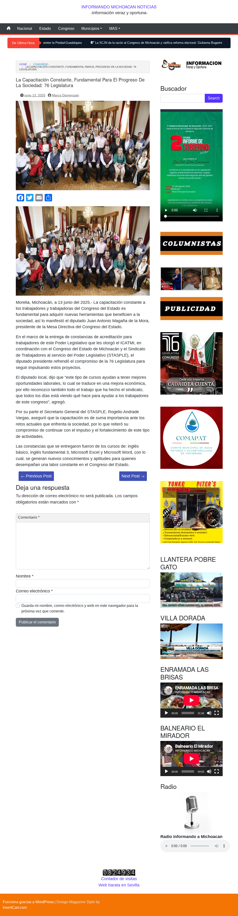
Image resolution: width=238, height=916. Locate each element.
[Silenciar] (209, 713)
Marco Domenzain (65, 95)
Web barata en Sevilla (119, 885)
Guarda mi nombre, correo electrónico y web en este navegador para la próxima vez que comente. (79, 608)
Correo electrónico (34, 591)
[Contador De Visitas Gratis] (119, 872)
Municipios (90, 28)
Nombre (24, 576)
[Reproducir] (166, 713)
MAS (113, 28)
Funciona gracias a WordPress (28, 902)
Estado (45, 28)
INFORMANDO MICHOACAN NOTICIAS (119, 7)
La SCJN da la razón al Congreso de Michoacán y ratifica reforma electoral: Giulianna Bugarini (124, 42)
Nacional (24, 28)
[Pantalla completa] (216, 713)
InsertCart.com (15, 907)
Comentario (29, 517)
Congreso (66, 28)
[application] (191, 700)
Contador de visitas (119, 878)
